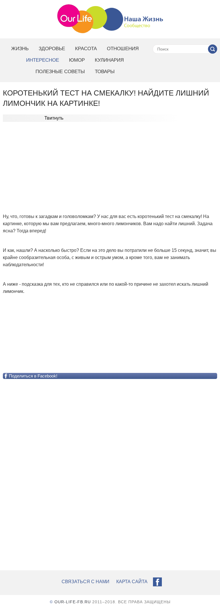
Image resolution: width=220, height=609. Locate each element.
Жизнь (20, 48)
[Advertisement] (110, 163)
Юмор (77, 60)
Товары (105, 71)
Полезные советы (60, 71)
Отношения (123, 48)
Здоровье (52, 48)
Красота (86, 48)
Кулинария (109, 60)
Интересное (42, 60)
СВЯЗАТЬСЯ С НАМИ (85, 581)
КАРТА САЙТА (132, 581)
